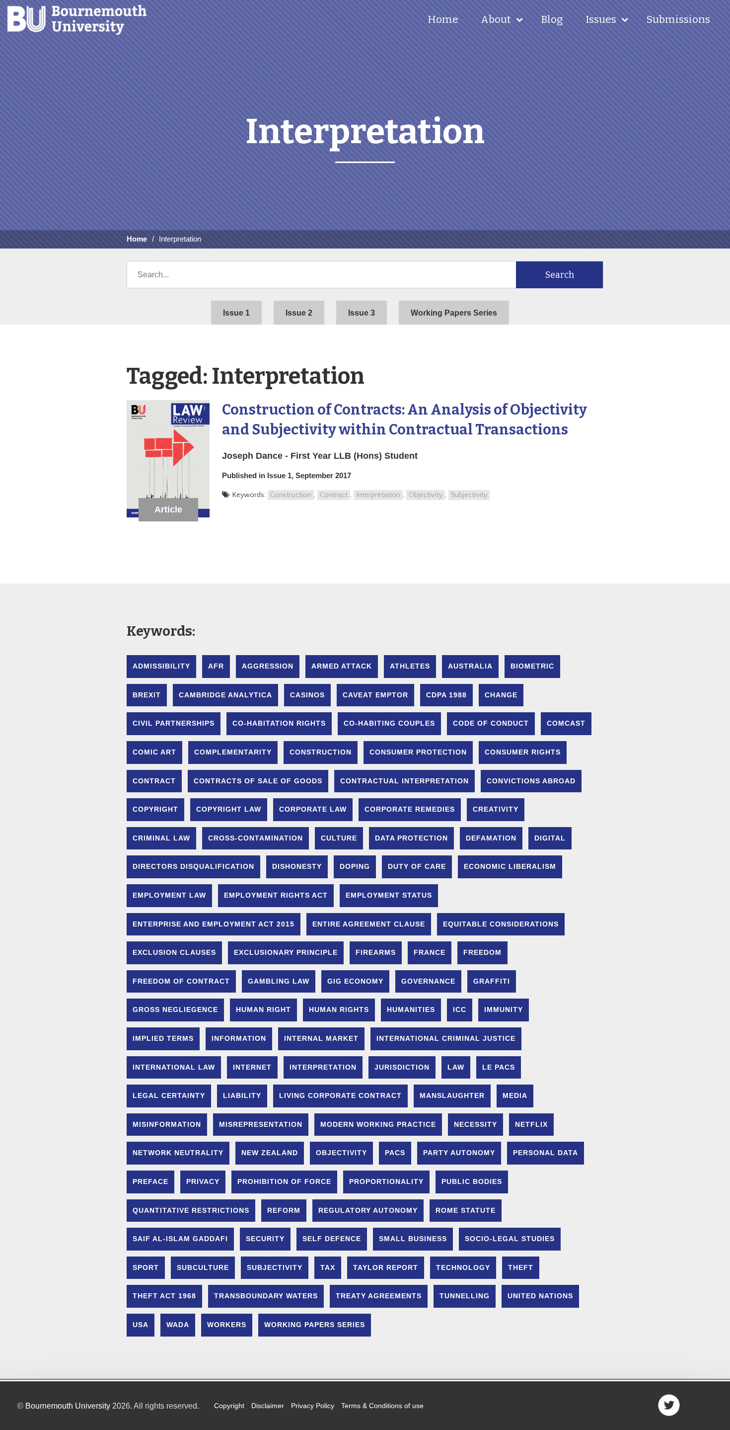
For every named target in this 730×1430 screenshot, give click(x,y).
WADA (177, 1325)
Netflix (531, 1124)
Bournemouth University (76, 20)
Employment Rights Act (276, 895)
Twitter (669, 1405)
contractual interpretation (404, 781)
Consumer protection (418, 752)
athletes (410, 666)
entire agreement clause (368, 924)
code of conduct (491, 723)
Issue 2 (299, 312)
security (265, 1239)
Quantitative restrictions (191, 1210)
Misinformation (167, 1124)
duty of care (417, 866)
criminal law (161, 838)
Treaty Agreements (379, 1296)
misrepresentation (260, 1124)
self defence (331, 1239)
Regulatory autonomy (368, 1210)
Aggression (267, 666)
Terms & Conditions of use (382, 1406)
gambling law (278, 981)
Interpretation (378, 495)
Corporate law (313, 809)
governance (428, 981)
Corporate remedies (410, 809)
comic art (154, 752)
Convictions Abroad (531, 781)
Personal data (545, 1153)
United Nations (540, 1296)
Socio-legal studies (510, 1239)
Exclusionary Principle (286, 952)
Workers (226, 1325)
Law (455, 1067)
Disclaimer (267, 1406)
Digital (550, 838)
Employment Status (389, 895)
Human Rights (339, 1009)
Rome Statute (466, 1210)
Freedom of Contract (181, 981)
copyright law (228, 809)
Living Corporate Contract (340, 1095)
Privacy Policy (312, 1406)
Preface (150, 1181)
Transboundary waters (266, 1296)
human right (263, 1009)
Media (515, 1095)
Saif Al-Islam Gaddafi (180, 1239)
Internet (252, 1067)
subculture (203, 1267)
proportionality (386, 1181)
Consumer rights (523, 752)
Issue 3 (361, 312)
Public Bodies (471, 1181)
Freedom (482, 952)
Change (501, 695)
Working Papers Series (454, 312)
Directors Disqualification (193, 866)
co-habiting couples (389, 723)
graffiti (491, 981)
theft (520, 1267)
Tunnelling (464, 1296)
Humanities (411, 1009)
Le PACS (498, 1067)
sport (146, 1267)
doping (355, 866)
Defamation (491, 838)
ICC (459, 1009)
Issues (600, 19)
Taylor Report (385, 1267)
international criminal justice (445, 1038)
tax (327, 1267)
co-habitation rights (279, 723)
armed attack (341, 666)
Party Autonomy (459, 1153)
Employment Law (169, 895)
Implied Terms (163, 1038)
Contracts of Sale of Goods (258, 781)
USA (140, 1325)
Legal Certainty (169, 1095)
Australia (470, 666)
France (429, 952)
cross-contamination (255, 838)
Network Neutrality (178, 1153)
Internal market (321, 1038)
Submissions (678, 19)
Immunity (503, 1009)
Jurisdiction (402, 1067)
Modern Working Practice (378, 1124)
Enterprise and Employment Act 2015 (213, 924)
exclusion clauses (174, 952)
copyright (155, 809)
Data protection (411, 838)
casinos (307, 695)
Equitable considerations (501, 924)
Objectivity (425, 495)
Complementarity (233, 752)
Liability (242, 1095)
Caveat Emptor (375, 695)
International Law (174, 1067)
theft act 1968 (164, 1296)
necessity (475, 1124)
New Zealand (269, 1153)
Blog (552, 19)
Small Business (413, 1239)
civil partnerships (174, 723)
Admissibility (161, 666)
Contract (334, 495)
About (496, 19)
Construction (290, 495)
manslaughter (452, 1095)
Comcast (566, 723)
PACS (395, 1153)
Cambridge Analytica (225, 695)
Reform (283, 1210)
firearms (376, 952)
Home (443, 19)
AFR (216, 666)
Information (239, 1038)
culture (339, 838)
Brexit (147, 695)
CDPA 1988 (446, 695)
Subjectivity (469, 495)
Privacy (202, 1181)
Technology (463, 1267)
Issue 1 (236, 312)
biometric (532, 666)
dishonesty (297, 866)
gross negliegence (175, 1009)
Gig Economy (355, 981)
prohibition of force (284, 1181)
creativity (495, 809)
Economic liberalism (510, 866)
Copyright (229, 1406)
